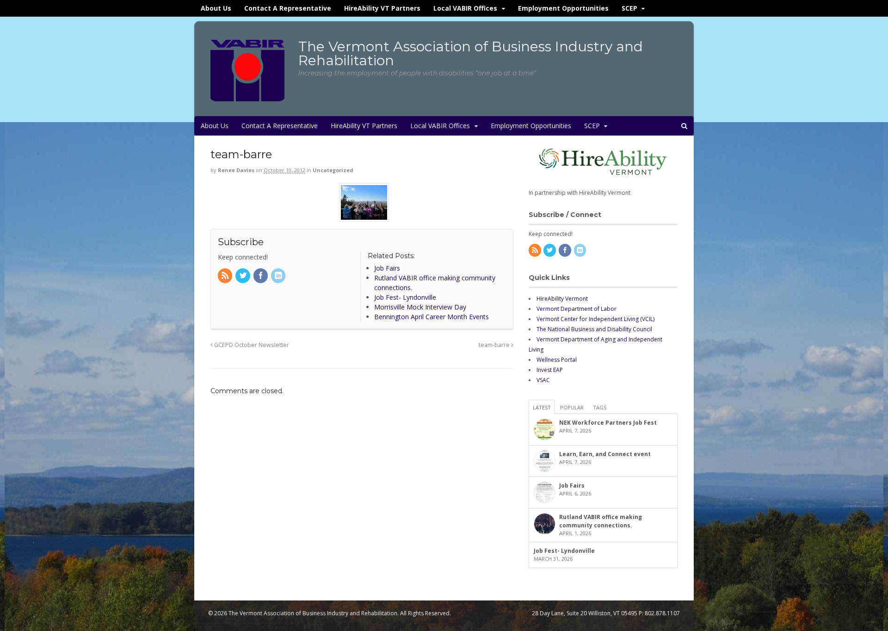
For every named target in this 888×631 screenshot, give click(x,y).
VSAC (543, 380)
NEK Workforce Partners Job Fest (608, 423)
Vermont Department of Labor (576, 309)
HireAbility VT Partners (382, 8)
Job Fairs (572, 485)
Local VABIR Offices (465, 8)
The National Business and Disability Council (594, 329)
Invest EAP (549, 370)
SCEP (629, 8)
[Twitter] (243, 276)
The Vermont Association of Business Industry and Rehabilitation (470, 53)
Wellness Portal (556, 360)
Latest (542, 407)
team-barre (495, 345)
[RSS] (226, 276)
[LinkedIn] (279, 276)
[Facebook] (261, 276)
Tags (599, 407)
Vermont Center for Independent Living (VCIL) (595, 319)
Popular (572, 407)
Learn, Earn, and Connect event (605, 454)
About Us (216, 8)
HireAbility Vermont (562, 299)
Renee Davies (236, 170)
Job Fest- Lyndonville (564, 551)
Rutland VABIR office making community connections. (600, 521)
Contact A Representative (287, 8)
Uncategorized (333, 170)
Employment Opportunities (563, 8)
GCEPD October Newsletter (251, 345)
